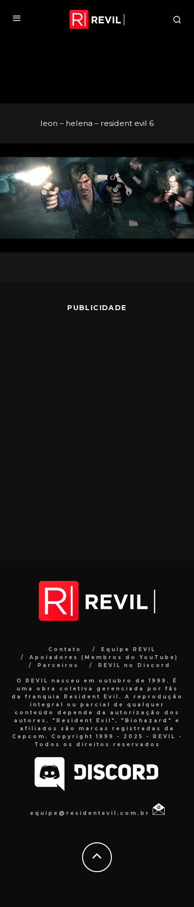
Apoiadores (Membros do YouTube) (103, 657)
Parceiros (58, 665)
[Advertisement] (97, 429)
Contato (65, 649)
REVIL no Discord (134, 665)
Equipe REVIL (128, 649)
